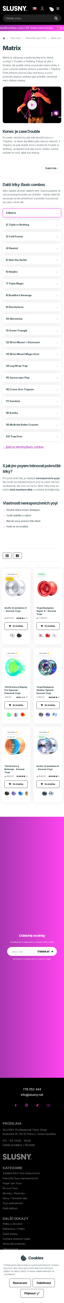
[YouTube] (48, 1105)
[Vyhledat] (56, 18)
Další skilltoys (10, 1208)
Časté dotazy (10, 1233)
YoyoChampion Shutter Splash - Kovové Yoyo (46, 690)
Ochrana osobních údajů (16, 1238)
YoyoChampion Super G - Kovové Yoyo (46, 611)
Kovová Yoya (10, 1188)
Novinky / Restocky (14, 1193)
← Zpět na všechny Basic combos (23, 446)
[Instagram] (26, 1105)
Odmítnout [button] (44, 1283)
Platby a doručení (13, 1223)
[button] (50, 8)
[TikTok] (37, 1105)
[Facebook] (15, 1105)
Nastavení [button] (20, 1283)
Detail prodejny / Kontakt (19, 1145)
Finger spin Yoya (12, 1183)
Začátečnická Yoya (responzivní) (21, 1173)
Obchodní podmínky (14, 1243)
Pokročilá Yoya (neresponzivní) (20, 1178)
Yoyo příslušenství (13, 1203)
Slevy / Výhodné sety (15, 1198)
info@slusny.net (32, 1095)
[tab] (7, 556)
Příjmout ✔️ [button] (32, 1293)
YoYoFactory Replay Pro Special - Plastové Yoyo (15, 690)
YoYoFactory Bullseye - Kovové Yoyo (14, 769)
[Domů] (15, 9)
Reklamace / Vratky (14, 1228)
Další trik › (51, 168)
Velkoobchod (10, 1248)
